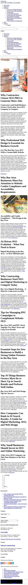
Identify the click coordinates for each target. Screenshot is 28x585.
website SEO (6, 340)
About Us (6, 6)
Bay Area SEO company (10, 469)
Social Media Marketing (13, 13)
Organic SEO (10, 12)
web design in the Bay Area (19, 226)
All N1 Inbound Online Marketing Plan (13, 572)
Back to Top (4, 522)
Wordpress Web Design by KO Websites (11, 539)
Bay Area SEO (4, 168)
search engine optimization (16, 440)
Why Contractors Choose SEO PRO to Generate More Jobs (13, 494)
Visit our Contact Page (8, 545)
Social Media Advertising (13, 16)
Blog (5, 22)
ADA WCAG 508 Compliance (14, 11)
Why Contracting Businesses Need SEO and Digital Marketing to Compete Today (15, 507)
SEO (5, 569)
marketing (3, 581)
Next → (6, 486)
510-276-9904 (4, 532)
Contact (6, 23)
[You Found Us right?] (3, 1)
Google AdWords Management (11, 573)
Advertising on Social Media (11, 574)
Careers (9, 25)
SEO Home (6, 5)
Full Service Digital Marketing (14, 9)
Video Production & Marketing (14, 21)
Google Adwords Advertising (14, 15)
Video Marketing (8, 577)
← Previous (7, 475)
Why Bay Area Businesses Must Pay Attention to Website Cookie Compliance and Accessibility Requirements (15, 501)
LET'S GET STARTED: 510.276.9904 (10, 2)
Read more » (4, 173)
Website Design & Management (11, 576)
